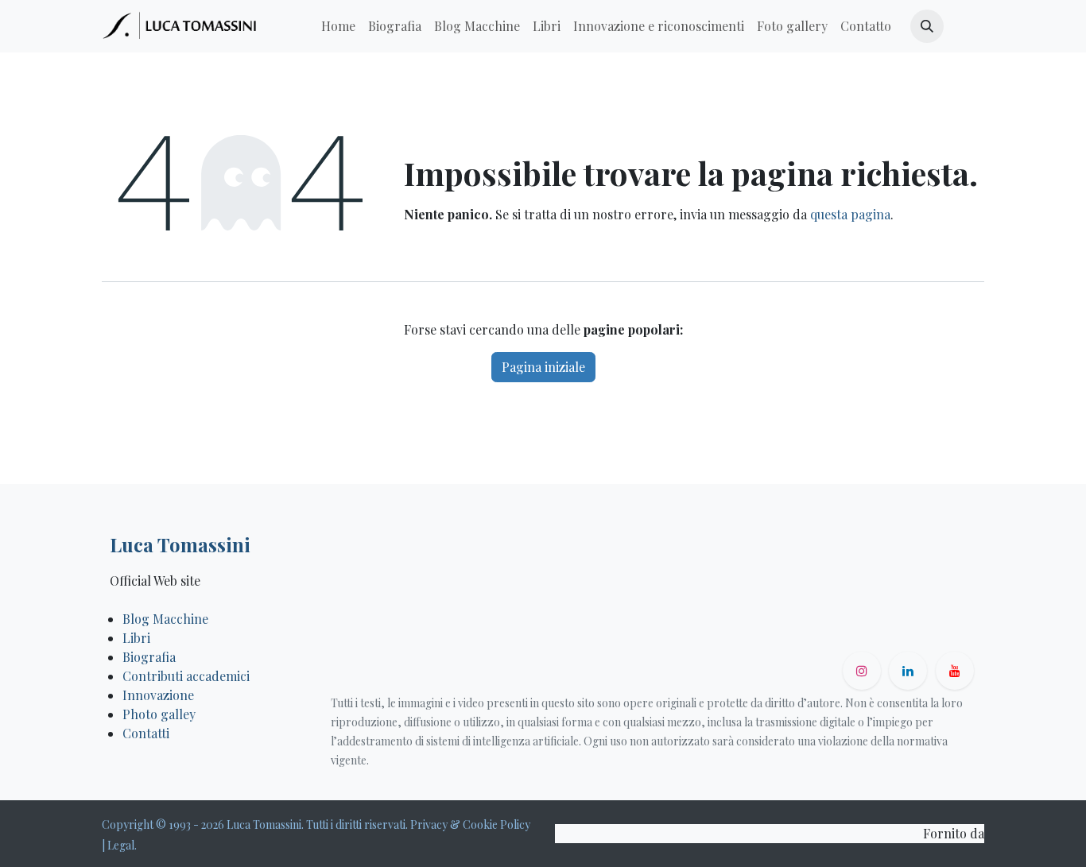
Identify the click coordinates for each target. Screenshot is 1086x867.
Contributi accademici (186, 676)
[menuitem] (338, 26)
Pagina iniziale (543, 366)
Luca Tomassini (180, 544)
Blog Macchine (165, 618)
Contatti (147, 733)
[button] (927, 26)
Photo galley (159, 714)
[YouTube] (955, 671)
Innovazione (158, 695)
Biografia (149, 656)
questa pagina (850, 214)
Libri (136, 637)
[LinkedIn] (908, 671)
